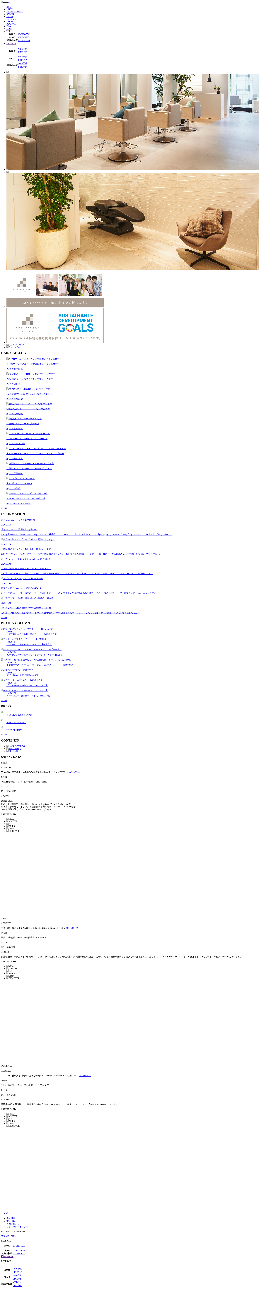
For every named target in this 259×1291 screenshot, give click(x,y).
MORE (4, 508)
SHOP (9, 29)
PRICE (9, 9)
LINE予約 (22, 52)
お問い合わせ (12, 1224)
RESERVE (11, 43)
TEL (8, 31)
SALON (10, 14)
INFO (9, 7)
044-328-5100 (24, 40)
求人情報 (10, 1221)
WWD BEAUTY (14, 730)
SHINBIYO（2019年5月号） (19, 715)
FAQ (8, 26)
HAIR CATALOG (14, 12)
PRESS (9, 21)
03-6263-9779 (24, 37)
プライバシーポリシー (17, 1227)
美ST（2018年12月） (16, 722)
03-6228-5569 (24, 34)
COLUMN (11, 19)
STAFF (9, 16)
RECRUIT (11, 24)
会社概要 (10, 1218)
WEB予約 (22, 49)
